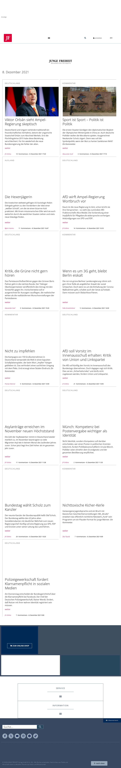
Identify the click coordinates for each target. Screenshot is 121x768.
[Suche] (40, 727)
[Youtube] (17, 736)
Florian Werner (10, 384)
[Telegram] (29, 736)
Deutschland (12, 83)
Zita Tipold (66, 537)
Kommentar (69, 83)
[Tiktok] (35, 736)
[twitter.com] (11, 736)
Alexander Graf (68, 154)
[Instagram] (23, 736)
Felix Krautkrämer (69, 308)
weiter (7, 148)
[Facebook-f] (4, 736)
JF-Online (8, 154)
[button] (49, 38)
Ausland (10, 160)
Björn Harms (9, 228)
